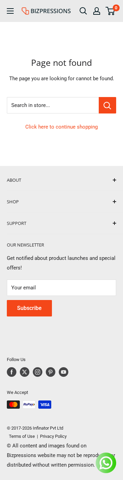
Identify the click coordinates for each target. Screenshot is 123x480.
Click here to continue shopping (61, 127)
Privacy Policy (53, 436)
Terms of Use (21, 436)
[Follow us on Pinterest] (50, 372)
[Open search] (83, 11)
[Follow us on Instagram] (37, 372)
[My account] (96, 11)
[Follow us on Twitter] (24, 372)
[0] (110, 11)
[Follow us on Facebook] (11, 372)
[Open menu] (10, 11)
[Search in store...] (107, 105)
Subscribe (29, 308)
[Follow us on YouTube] (63, 372)
